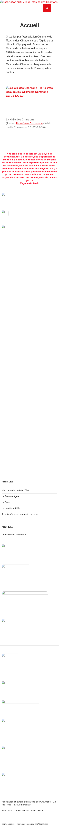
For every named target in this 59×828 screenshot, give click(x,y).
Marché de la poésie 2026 (15, 490)
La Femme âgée (10, 496)
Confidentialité (8, 824)
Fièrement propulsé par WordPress (32, 824)
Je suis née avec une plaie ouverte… (21, 514)
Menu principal (55, 8)
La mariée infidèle (11, 508)
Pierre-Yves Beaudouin (29, 123)
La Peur (6, 502)
